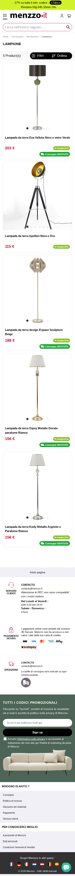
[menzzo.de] (19, 864)
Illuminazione (32, 36)
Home (5, 36)
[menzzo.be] (49, 864)
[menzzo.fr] (11, 864)
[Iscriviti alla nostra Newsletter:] (37, 722)
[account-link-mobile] (62, 16)
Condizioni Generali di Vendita (19, 847)
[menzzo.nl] (34, 864)
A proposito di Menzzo (14, 835)
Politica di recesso (12, 801)
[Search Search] (68, 27)
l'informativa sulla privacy (31, 739)
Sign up (37, 732)
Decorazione (17, 36)
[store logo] (33, 14)
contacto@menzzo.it (31, 666)
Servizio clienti (10, 818)
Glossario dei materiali (14, 807)
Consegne (8, 795)
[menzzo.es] (57, 864)
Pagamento (9, 813)
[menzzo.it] (26, 864)
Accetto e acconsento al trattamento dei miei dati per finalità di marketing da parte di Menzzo (39, 743)
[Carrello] (69, 16)
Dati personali (10, 841)
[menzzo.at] (42, 864)
